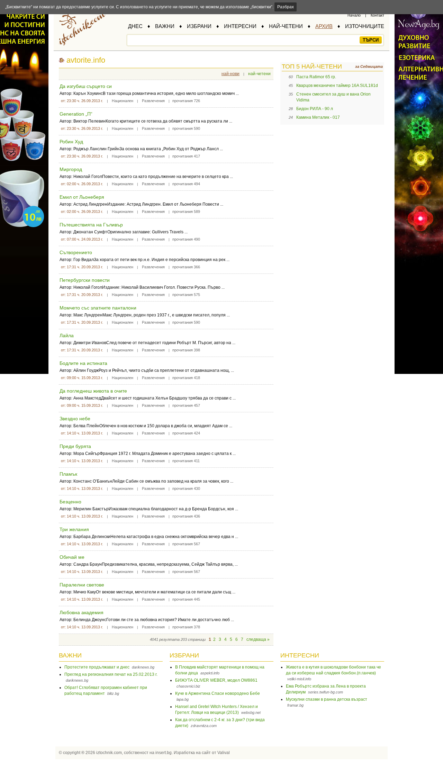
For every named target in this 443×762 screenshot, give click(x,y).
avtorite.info (85, 60)
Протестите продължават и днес (96, 667)
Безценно (70, 501)
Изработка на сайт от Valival (202, 752)
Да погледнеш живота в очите (93, 391)
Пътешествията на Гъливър (91, 224)
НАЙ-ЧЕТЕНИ (286, 26)
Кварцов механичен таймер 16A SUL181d (337, 85)
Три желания (74, 529)
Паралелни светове (82, 585)
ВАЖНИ (164, 26)
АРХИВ (324, 26)
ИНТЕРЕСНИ (240, 26)
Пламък (68, 474)
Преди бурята (75, 446)
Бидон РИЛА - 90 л (314, 108)
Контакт (377, 15)
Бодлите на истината (83, 363)
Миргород (71, 169)
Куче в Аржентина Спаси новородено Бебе (217, 693)
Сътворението (76, 252)
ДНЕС (135, 26)
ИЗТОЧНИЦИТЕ (364, 26)
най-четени (259, 73)
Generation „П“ (76, 114)
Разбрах (285, 7)
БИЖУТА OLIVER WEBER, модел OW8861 (216, 680)
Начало (354, 15)
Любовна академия (81, 612)
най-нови (230, 73)
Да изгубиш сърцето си (86, 86)
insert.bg (163, 752)
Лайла (67, 335)
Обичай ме (72, 557)
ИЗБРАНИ (199, 26)
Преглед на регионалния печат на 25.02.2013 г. (110, 674)
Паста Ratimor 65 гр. (316, 76)
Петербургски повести (85, 280)
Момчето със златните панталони (98, 308)
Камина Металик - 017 (318, 117)
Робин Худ (71, 141)
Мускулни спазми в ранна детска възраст (326, 699)
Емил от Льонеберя (82, 197)
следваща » (258, 639)
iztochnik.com (109, 752)
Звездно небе (75, 418)
